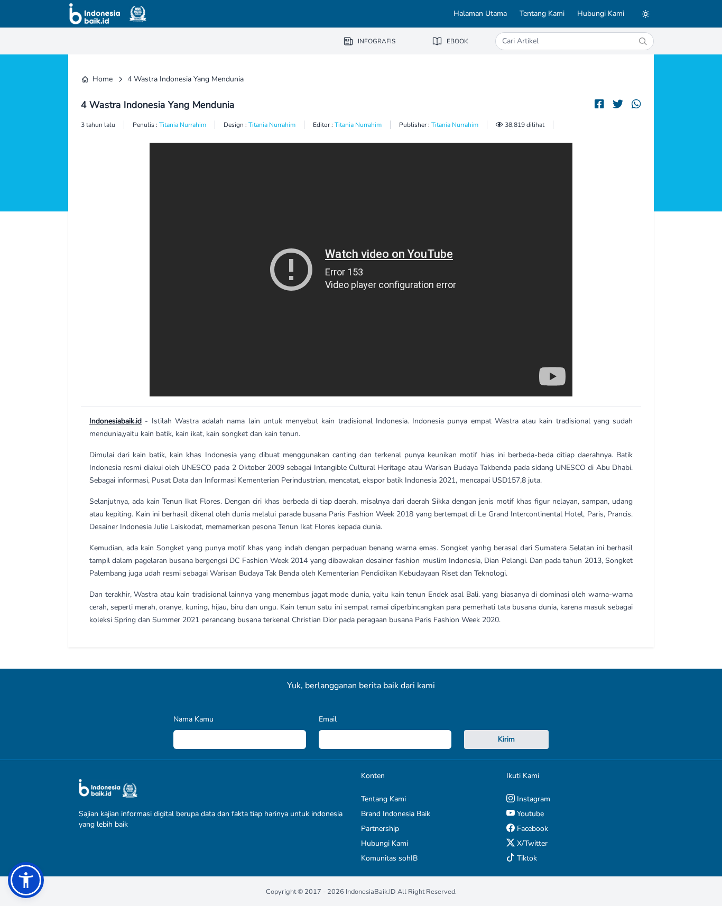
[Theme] (645, 13)
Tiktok (526, 858)
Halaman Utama (480, 13)
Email (328, 719)
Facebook (531, 829)
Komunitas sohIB (389, 858)
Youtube (529, 814)
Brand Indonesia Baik (395, 814)
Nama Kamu (193, 719)
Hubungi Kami (600, 13)
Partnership (380, 829)
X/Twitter (531, 843)
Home (102, 79)
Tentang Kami (542, 13)
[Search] (642, 41)
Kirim (506, 739)
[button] (26, 880)
